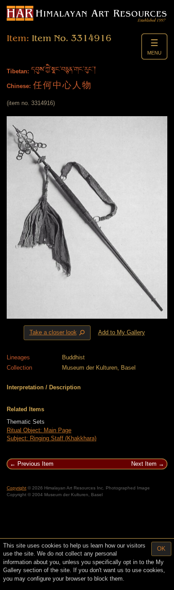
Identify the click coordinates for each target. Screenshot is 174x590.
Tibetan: (18, 71)
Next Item (144, 463)
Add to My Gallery (121, 332)
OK (161, 548)
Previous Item (35, 463)
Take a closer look (58, 333)
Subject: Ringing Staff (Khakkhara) (51, 438)
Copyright (16, 487)
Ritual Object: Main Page (39, 430)
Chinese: (19, 86)
